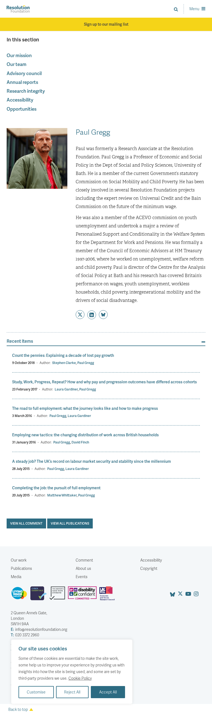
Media (16, 576)
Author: (45, 362)
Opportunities (21, 108)
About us (83, 568)
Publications (21, 568)
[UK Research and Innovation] (108, 595)
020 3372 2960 (25, 634)
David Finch (80, 442)
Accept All (108, 692)
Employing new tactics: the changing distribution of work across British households (85, 434)
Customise (36, 692)
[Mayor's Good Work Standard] (58, 595)
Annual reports (22, 82)
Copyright (148, 568)
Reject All (72, 692)
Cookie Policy (80, 678)
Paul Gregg (85, 362)
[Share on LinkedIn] (91, 314)
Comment (84, 560)
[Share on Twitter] (80, 314)
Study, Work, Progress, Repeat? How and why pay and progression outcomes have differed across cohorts (104, 381)
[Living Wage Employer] (20, 595)
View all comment (26, 523)
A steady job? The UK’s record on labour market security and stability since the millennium (91, 461)
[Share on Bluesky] (103, 314)
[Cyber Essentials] (39, 595)
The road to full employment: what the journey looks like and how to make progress (85, 408)
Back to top (18, 709)
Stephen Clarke (64, 362)
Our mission (19, 55)
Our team (16, 64)
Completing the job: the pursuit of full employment (56, 487)
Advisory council (24, 73)
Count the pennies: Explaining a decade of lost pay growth (63, 355)
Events (82, 576)
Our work (18, 560)
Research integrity (26, 90)
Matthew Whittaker (62, 495)
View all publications (70, 523)
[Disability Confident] (83, 595)
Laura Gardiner (66, 389)
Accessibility (20, 99)
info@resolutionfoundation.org (39, 629)
